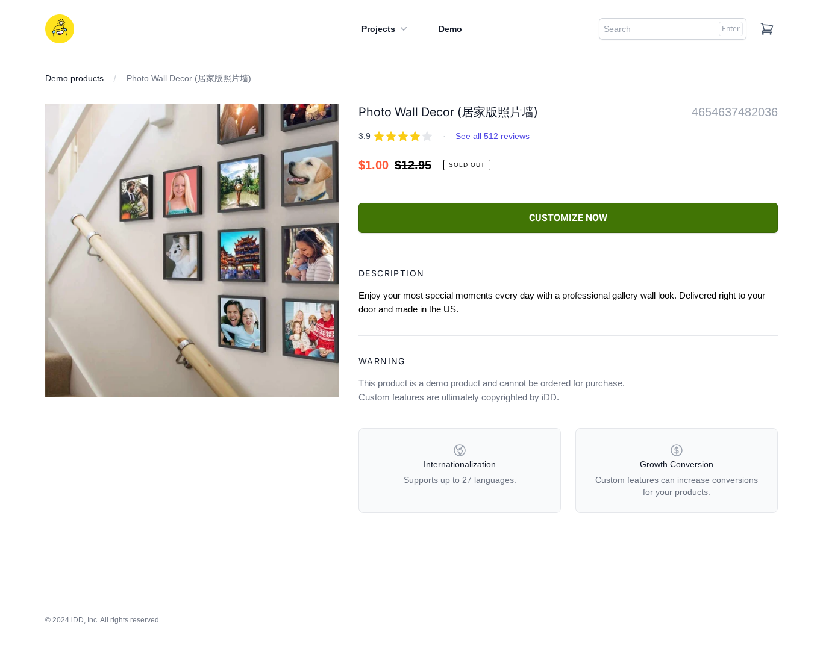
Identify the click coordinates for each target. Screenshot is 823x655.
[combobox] (672, 29)
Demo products (74, 78)
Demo (450, 29)
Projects (378, 29)
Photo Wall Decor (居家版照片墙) (189, 78)
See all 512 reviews (492, 136)
